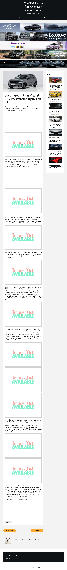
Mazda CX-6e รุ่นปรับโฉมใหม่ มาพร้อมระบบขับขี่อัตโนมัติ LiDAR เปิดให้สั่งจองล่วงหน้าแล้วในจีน (55, 87)
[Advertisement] (23, 121)
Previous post (9, 530)
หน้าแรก (20, 17)
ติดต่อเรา (46, 17)
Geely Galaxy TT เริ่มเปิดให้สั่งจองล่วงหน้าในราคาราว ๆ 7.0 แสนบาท (55, 153)
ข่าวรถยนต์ (27, 17)
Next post (37, 530)
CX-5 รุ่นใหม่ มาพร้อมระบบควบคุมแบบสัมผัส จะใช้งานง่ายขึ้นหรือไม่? (55, 166)
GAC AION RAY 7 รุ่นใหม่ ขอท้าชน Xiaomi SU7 (55, 100)
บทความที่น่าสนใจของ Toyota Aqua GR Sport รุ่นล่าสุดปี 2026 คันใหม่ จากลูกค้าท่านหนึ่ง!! (55, 139)
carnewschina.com (24, 499)
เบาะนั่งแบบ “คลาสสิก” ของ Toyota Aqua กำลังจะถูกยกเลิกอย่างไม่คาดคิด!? (55, 113)
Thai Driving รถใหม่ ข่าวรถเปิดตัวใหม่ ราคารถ (33, 7)
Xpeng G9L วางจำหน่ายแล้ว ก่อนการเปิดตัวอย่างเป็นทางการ (55, 126)
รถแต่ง (40, 17)
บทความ (34, 17)
